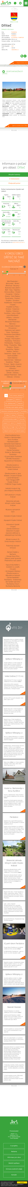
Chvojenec (9, 294)
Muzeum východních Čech (13, 511)
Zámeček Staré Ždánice (12, 444)
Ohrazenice (12, 328)
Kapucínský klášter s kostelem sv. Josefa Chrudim (13, 567)
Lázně (12, 423)
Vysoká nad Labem (12, 370)
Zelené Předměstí (10, 375)
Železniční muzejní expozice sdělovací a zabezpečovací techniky (13, 533)
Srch (18, 353)
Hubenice (15, 309)
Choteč (17, 292)
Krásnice (16, 311)
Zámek (9, 373)
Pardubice (13, 35)
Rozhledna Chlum (13, 584)
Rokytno (10, 347)
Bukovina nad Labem (12, 288)
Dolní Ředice (15, 296)
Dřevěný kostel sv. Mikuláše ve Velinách (13, 574)
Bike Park (5, 427)
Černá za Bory (9, 292)
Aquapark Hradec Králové (13, 520)
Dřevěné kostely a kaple (10, 419)
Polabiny (17, 343)
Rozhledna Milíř (12, 442)
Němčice (12, 324)
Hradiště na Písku (12, 307)
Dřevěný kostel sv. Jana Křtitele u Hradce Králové (13, 474)
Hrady (7, 415)
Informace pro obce (14, 1157)
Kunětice (7, 313)
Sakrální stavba (20, 431)
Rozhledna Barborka (13, 586)
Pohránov (16, 341)
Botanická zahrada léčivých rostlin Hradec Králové (13, 503)
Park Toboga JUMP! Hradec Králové (13, 481)
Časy (11, 290)
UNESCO (18, 399)
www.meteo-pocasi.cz (19, 242)
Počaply (7, 339)
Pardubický (14, 32)
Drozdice (16, 300)
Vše (6, 395)
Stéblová (18, 360)
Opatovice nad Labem (12, 330)
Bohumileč (9, 283)
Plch (16, 336)
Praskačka (13, 345)
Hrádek (12, 305)
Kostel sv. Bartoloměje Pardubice (13, 453)
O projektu (14, 1146)
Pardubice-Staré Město (12, 334)
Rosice (16, 347)
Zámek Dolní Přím (12, 556)
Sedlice (9, 351)
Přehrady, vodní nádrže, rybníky (14, 407)
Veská (19, 366)
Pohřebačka (9, 343)
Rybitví (16, 349)
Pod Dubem (16, 339)
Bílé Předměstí (12, 281)
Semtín (15, 351)
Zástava (15, 373)
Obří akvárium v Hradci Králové (13, 496)
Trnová (6, 364)
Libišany (9, 317)
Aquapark (10, 399)
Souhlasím (22, 1182)
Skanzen (20, 403)
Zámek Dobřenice (13, 529)
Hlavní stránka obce (22, 63)
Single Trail (14, 427)
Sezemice (7, 353)
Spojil (14, 353)
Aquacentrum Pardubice (12, 461)
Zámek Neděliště (13, 577)
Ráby (19, 345)
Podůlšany (8, 341)
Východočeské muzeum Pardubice (13, 447)
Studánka (9, 362)
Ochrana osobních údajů (14, 1169)
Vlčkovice (12, 368)
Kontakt (14, 1175)
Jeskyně (5, 423)
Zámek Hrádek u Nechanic (13, 553)
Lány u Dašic (16, 313)
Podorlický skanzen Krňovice (12, 547)
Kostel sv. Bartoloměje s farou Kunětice (13, 438)
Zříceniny (20, 415)
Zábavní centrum (8, 431)
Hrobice (8, 309)
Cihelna (16, 294)
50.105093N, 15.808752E (17, 37)
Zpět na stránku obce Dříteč (20, 125)
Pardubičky (10, 336)
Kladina (8, 311)
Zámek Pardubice (13, 450)
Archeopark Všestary (13, 571)
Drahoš (17, 298)
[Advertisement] (14, 146)
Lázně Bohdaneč (12, 315)
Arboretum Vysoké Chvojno (12, 525)
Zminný (17, 377)
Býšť (6, 290)
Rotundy (22, 419)
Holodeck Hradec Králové (13, 516)
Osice (8, 332)
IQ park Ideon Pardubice (13, 456)
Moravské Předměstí (12, 322)
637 (12, 46)
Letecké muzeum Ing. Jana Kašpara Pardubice (13, 489)
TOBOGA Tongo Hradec (13, 484)
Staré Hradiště (12, 356)
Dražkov (9, 300)
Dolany (7, 296)
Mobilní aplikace (14, 1163)
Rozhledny (24, 411)
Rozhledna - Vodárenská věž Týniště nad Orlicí (12, 581)
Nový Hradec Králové (12, 326)
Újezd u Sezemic (16, 364)
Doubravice (9, 298)
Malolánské (12, 319)
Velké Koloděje (10, 366)
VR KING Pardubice (12, 459)
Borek (17, 283)
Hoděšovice (8, 303)
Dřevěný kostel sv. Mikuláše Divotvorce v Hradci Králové (12, 467)
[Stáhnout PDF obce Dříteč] (22, 56)
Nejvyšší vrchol (21, 423)
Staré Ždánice (12, 358)
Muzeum (22, 427)
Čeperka (17, 290)
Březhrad (9, 286)
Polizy (6, 345)
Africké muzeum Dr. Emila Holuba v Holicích (13, 540)
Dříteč (6, 25)
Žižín (19, 375)
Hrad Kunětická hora (12, 435)
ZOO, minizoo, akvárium (16, 395)
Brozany (16, 286)
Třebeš (16, 362)
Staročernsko (8, 360)
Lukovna (16, 317)
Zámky (13, 415)
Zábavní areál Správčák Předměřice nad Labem (13, 559)
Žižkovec (10, 377)
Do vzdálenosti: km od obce (12, 267)
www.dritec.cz (15, 49)
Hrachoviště (17, 303)
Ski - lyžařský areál (10, 403)
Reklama (14, 1151)
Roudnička (9, 349)
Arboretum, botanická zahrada (9, 411)
